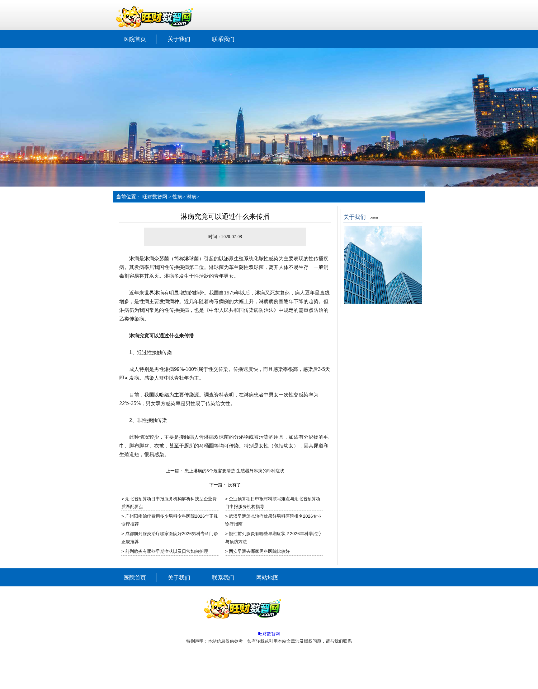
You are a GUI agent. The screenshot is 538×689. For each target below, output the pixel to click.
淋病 (191, 196)
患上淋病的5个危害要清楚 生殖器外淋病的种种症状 (234, 470)
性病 (177, 196)
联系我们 (223, 39)
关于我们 (179, 39)
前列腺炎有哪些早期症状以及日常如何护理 (166, 551)
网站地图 (267, 578)
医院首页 (135, 39)
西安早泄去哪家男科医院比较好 (259, 551)
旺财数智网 (154, 196)
